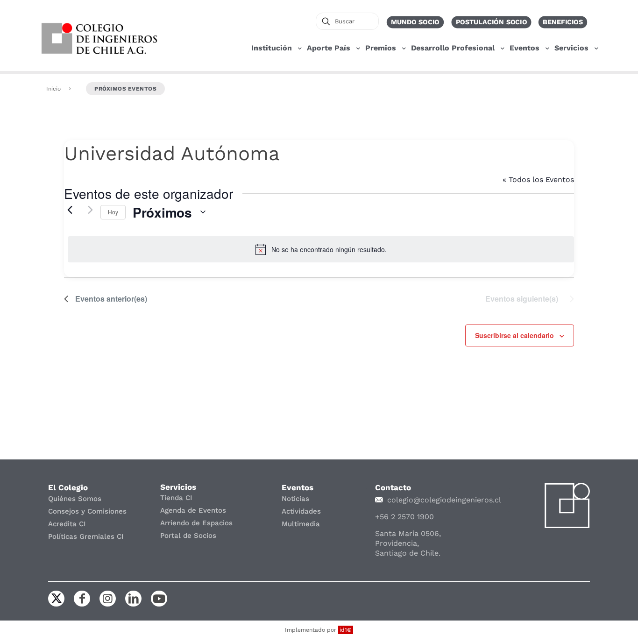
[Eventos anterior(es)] (69, 209)
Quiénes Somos (74, 498)
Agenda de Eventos (193, 510)
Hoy (113, 212)
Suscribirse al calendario (514, 335)
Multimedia (301, 524)
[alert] (321, 249)
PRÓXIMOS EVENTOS (125, 88)
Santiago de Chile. (407, 553)
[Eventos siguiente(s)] (87, 209)
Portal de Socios (188, 535)
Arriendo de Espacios (196, 523)
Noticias (295, 498)
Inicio (53, 88)
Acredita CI (67, 524)
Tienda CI (176, 498)
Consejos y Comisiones (87, 511)
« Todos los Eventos (538, 179)
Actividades (301, 511)
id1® (346, 630)
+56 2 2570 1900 (404, 516)
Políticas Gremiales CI (86, 536)
